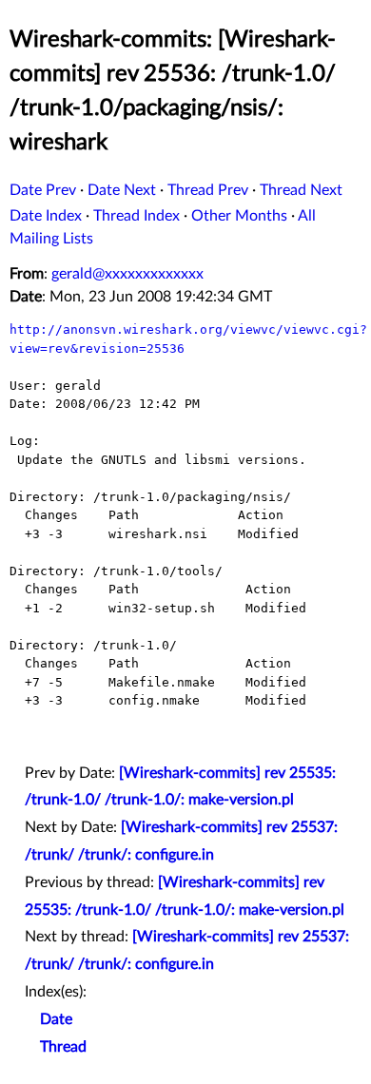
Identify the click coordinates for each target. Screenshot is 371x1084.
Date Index (46, 215)
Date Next (122, 190)
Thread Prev (207, 190)
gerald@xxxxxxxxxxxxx (127, 273)
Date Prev (43, 190)
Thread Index (136, 215)
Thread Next (301, 190)
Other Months (239, 215)
